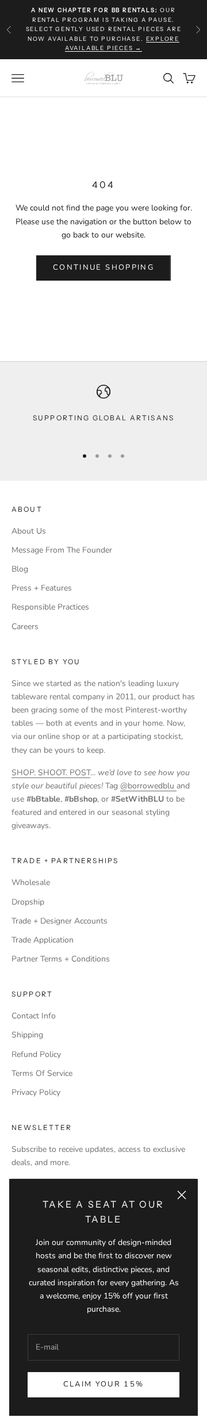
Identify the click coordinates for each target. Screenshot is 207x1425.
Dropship (28, 902)
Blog (20, 569)
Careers (25, 626)
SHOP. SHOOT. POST (51, 772)
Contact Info (34, 1015)
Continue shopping (103, 267)
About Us (29, 531)
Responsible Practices (50, 607)
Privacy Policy (36, 1092)
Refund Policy (36, 1054)
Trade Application (43, 939)
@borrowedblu (148, 785)
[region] (103, 410)
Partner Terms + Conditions (61, 958)
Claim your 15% (103, 1384)
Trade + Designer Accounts (60, 920)
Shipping (27, 1034)
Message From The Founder (62, 550)
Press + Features (42, 588)
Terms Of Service (42, 1073)
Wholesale (31, 882)
